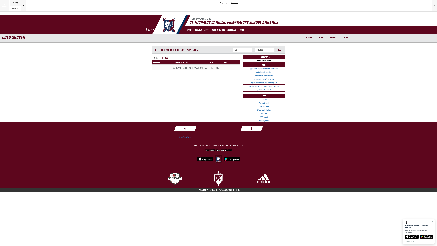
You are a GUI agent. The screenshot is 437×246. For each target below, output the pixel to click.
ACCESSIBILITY (215, 189)
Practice (165, 57)
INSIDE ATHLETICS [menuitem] (218, 29)
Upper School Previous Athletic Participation (264, 82)
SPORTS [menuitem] (189, 29)
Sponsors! (228, 150)
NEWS (346, 37)
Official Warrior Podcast (264, 110)
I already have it (410, 241)
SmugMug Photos (264, 120)
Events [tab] (15, 3)
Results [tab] (15, 8)
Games (156, 57)
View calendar (234, 3)
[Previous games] (23, 5)
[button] (279, 49)
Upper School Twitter (185, 137)
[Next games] (434, 5)
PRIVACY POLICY (202, 189)
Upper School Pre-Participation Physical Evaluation (264, 86)
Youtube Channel (264, 103)
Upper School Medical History (264, 89)
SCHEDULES (310, 37)
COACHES (333, 37)
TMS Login (264, 113)
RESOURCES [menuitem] (231, 29)
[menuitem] (241, 30)
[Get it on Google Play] (426, 237)
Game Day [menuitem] (198, 29)
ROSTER (322, 37)
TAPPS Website (264, 117)
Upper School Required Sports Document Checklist (264, 68)
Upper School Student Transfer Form (264, 79)
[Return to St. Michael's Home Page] (168, 25)
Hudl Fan (264, 99)
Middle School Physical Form (264, 72)
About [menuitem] (206, 29)
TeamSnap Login (264, 106)
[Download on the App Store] (412, 237)
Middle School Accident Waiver (264, 75)
